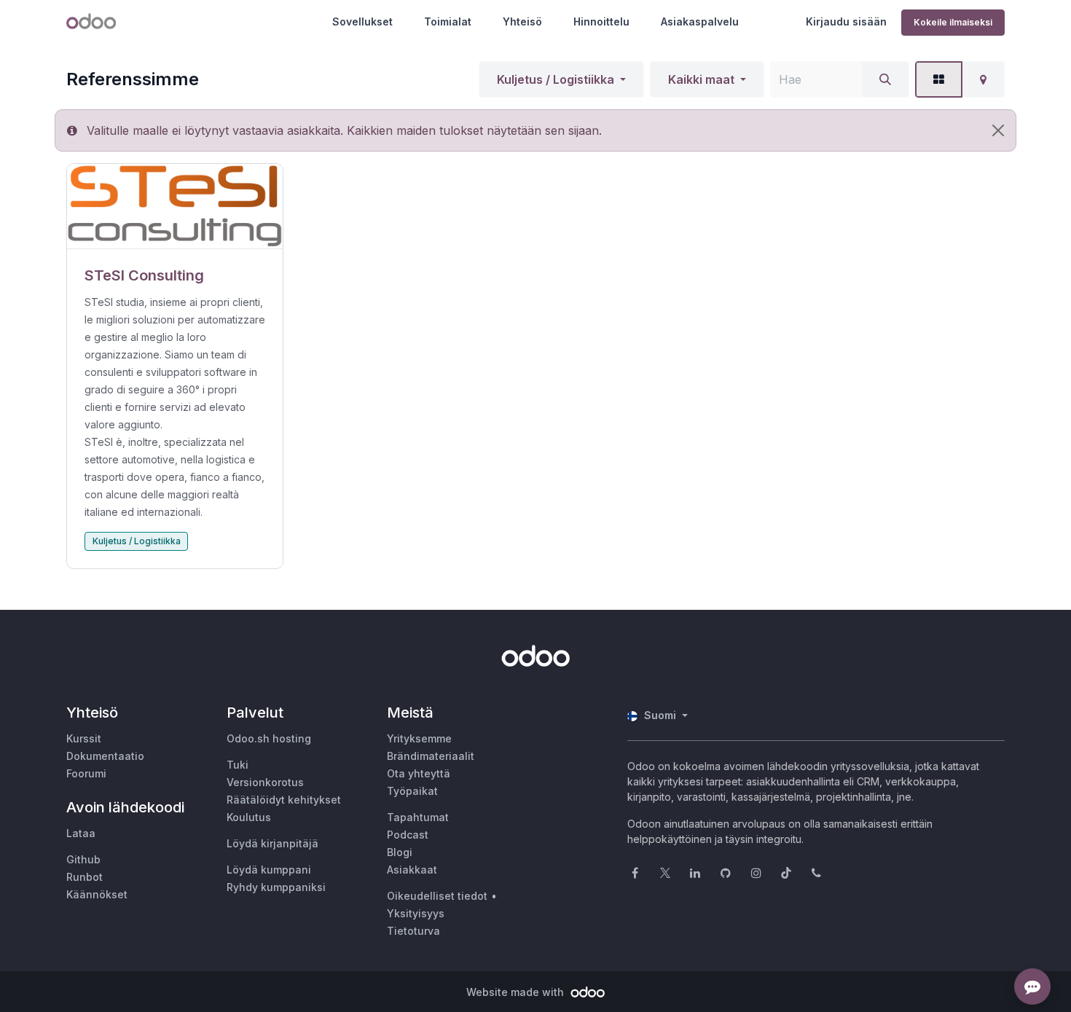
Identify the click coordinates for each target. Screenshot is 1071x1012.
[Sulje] (998, 130)
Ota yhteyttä (418, 773)
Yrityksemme (419, 738)
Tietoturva (413, 931)
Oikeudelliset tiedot (437, 896)
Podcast (407, 834)
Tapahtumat (418, 817)
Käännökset (97, 894)
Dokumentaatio (105, 756)
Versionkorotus (265, 782)
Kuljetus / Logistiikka (555, 79)
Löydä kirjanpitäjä (272, 843)
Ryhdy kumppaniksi (276, 887)
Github (83, 859)
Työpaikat (412, 791)
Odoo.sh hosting (269, 738)
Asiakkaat (412, 869)
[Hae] (885, 79)
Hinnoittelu (601, 21)
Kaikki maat (701, 79)
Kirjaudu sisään (846, 21)
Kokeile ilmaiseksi (953, 22)
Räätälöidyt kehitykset (284, 799)
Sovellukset (362, 21)
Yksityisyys (415, 913)
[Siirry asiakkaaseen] (175, 206)
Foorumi (86, 773)
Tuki (237, 764)
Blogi (399, 852)
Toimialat (447, 21)
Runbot (84, 877)
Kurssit (83, 738)
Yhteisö (522, 21)
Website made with (516, 992)
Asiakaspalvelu (700, 21)
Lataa (80, 833)
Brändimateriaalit (430, 756)
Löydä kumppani (269, 869)
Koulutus (249, 817)
